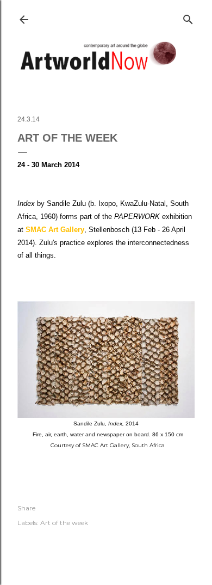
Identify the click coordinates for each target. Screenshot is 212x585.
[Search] (188, 17)
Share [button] (26, 508)
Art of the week (64, 523)
